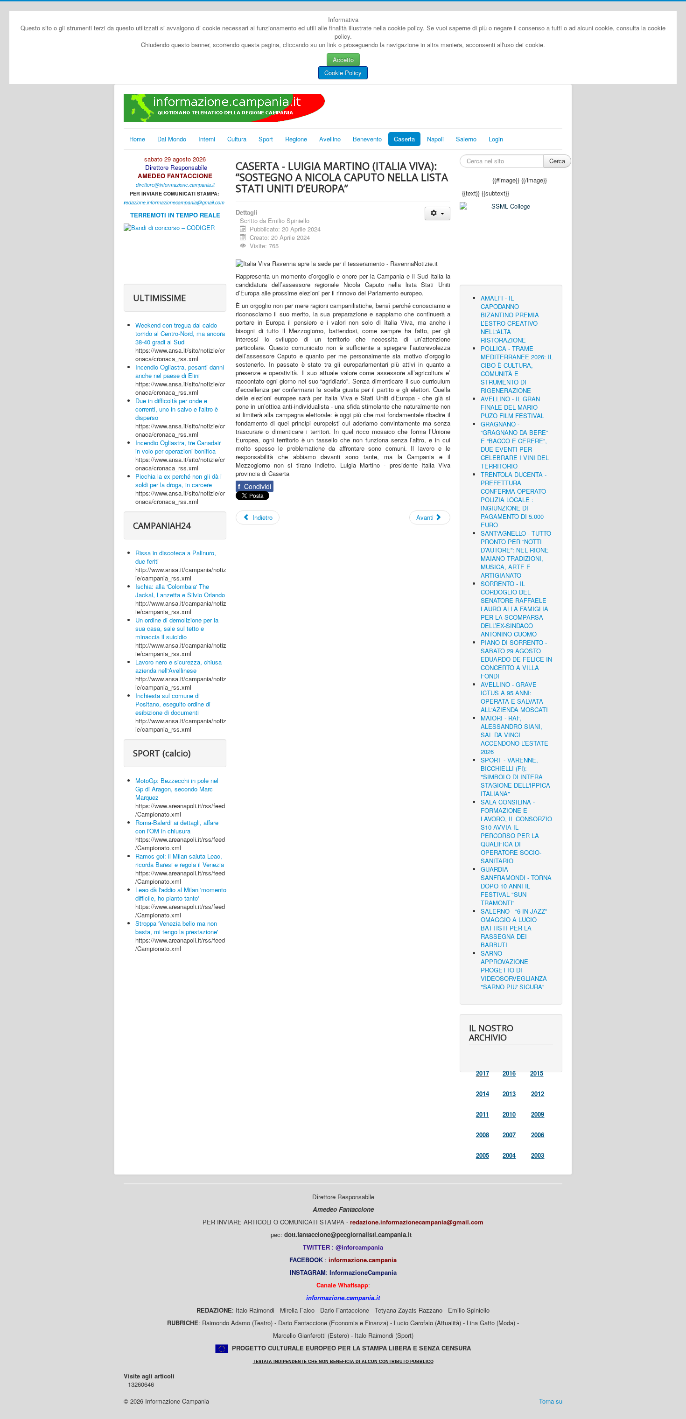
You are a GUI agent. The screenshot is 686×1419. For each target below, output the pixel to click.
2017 (482, 1073)
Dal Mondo (171, 138)
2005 (482, 1155)
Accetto (343, 59)
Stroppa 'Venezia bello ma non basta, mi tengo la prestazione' (176, 927)
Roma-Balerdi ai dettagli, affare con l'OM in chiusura (176, 826)
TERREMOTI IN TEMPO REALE (175, 214)
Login (496, 138)
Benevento (367, 138)
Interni (206, 138)
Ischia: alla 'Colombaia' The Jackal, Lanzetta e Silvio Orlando (180, 590)
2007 (509, 1134)
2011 (482, 1114)
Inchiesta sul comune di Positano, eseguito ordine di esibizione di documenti (172, 704)
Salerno (466, 138)
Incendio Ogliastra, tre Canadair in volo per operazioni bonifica (178, 446)
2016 (509, 1073)
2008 (482, 1134)
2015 (536, 1073)
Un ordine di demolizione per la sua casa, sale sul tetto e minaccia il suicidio (176, 628)
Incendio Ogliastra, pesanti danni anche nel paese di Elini (179, 371)
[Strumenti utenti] (437, 213)
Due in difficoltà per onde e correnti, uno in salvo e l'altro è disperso (176, 409)
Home (137, 138)
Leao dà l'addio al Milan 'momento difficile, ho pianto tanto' (180, 893)
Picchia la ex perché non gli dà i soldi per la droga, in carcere (178, 480)
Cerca (557, 160)
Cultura (236, 138)
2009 (537, 1114)
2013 (509, 1093)
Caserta (404, 138)
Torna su (550, 1401)
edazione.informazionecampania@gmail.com (175, 202)
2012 (537, 1093)
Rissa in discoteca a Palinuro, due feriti (175, 557)
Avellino (330, 138)
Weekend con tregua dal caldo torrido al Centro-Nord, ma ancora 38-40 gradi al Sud (180, 333)
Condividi (254, 486)
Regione (296, 138)
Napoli (435, 138)
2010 (509, 1114)
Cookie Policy (343, 72)
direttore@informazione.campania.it (175, 184)
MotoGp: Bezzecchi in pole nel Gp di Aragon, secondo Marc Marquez (176, 789)
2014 (482, 1093)
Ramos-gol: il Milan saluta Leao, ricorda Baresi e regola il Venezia (179, 860)
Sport (266, 138)
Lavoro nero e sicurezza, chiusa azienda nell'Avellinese (178, 666)
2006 (537, 1134)
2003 (537, 1155)
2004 (509, 1155)
